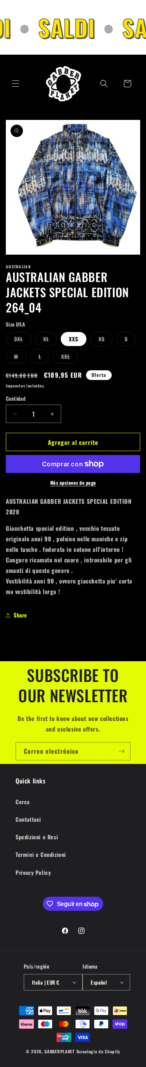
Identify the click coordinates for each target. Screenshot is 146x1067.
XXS (73, 339)
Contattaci (28, 819)
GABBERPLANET (59, 1051)
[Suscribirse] (121, 751)
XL (50, 340)
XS (106, 340)
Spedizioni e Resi (37, 837)
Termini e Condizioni (41, 854)
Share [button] (20, 615)
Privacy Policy (33, 872)
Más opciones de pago (73, 482)
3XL (22, 340)
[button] (15, 83)
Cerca (23, 802)
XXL (69, 358)
